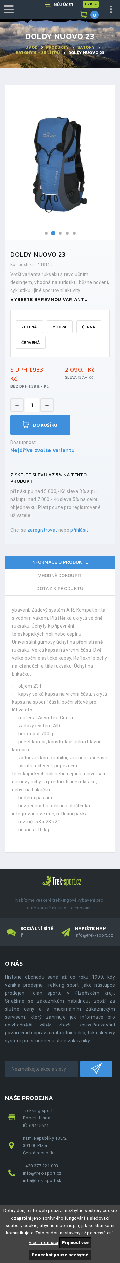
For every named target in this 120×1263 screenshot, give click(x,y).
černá (89, 327)
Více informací (43, 1242)
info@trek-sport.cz (94, 935)
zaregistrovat (42, 530)
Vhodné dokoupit (60, 575)
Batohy (86, 47)
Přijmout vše (75, 1242)
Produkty (57, 47)
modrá (59, 327)
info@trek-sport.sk (42, 1180)
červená (30, 343)
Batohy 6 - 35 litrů (38, 53)
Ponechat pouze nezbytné (60, 1254)
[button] (46, 233)
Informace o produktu (60, 562)
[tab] (60, 562)
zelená (29, 327)
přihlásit (79, 530)
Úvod (31, 47)
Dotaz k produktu (60, 588)
